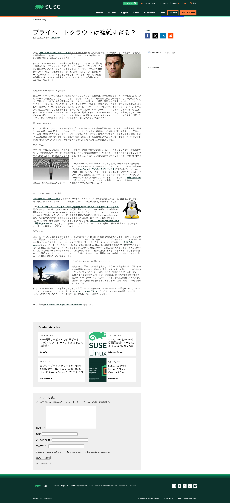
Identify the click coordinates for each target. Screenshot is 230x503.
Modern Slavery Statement (77, 486)
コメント (40, 428)
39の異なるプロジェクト (103, 169)
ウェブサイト (42, 446)
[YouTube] (174, 486)
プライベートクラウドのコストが (54, 52)
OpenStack (83, 169)
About (91, 486)
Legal (63, 486)
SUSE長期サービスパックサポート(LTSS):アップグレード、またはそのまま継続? (61, 342)
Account (165, 3)
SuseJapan (54, 37)
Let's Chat (132, 486)
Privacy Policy (182, 498)
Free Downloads (188, 13)
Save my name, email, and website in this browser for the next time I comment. (74, 452)
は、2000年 (42, 206)
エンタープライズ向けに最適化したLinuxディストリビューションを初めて (84, 206)
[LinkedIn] (190, 486)
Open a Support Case (45, 498)
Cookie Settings (168, 498)
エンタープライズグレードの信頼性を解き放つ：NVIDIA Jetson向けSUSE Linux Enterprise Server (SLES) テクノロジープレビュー (61, 370)
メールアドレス (44, 440)
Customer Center (150, 3)
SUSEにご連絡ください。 (87, 291)
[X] (185, 486)
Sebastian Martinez (116, 352)
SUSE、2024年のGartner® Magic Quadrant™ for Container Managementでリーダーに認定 (121, 372)
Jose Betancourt (46, 378)
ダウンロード (54, 198)
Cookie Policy (192, 498)
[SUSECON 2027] (130, 3)
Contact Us (173, 13)
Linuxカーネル (39, 198)
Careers (56, 486)
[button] (147, 35)
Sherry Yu (43, 352)
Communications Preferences (106, 486)
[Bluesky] (195, 486)
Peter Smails (113, 378)
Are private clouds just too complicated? (63, 304)
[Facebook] (179, 486)
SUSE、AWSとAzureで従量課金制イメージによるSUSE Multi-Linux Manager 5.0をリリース (121, 345)
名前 (38, 434)
